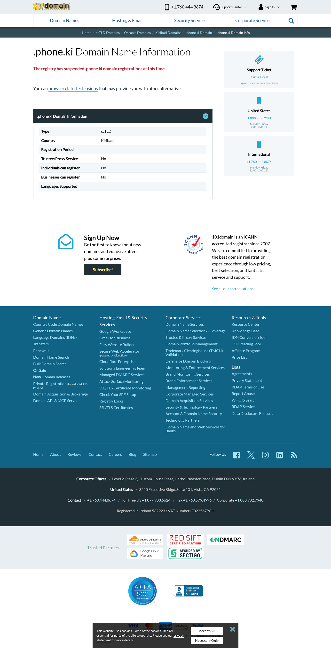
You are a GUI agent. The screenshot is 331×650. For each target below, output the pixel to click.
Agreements (242, 373)
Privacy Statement (247, 380)
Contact (95, 454)
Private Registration (50, 383)
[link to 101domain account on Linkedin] (280, 457)
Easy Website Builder (117, 344)
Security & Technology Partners (191, 407)
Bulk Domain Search (50, 363)
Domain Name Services (185, 324)
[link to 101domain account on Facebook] (236, 457)
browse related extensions (73, 88)
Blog (132, 454)
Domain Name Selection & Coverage (196, 330)
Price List (239, 357)
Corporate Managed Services (190, 394)
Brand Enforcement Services (189, 380)
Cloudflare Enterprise (117, 361)
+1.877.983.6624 (156, 500)
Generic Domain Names (53, 330)
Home (38, 454)
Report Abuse (243, 393)
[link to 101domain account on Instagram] (265, 457)
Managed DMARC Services (121, 374)
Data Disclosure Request (252, 413)
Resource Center (246, 324)
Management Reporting (185, 387)
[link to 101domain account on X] (251, 457)
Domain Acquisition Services (189, 400)
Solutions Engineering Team (122, 368)
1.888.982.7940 (259, 118)
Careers (115, 454)
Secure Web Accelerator (119, 351)
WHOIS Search (244, 400)
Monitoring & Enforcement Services (195, 367)
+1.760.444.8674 (259, 162)
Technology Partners (183, 420)
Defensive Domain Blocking (188, 361)
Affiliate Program (246, 350)
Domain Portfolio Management (192, 343)
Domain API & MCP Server (55, 400)
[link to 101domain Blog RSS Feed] (294, 457)
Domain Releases (51, 376)
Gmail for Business (114, 337)
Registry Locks (111, 401)
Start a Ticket (259, 77)
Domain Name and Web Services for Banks (195, 429)
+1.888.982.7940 (249, 500)
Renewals (41, 350)
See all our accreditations (232, 288)
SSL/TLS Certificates (116, 407)
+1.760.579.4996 (197, 500)
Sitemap (150, 454)
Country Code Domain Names (58, 324)
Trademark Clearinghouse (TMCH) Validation (194, 352)
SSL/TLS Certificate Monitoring (125, 388)
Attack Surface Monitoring (121, 381)
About (55, 454)
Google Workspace (115, 331)
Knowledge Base (245, 330)
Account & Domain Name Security (194, 413)
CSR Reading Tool (246, 343)
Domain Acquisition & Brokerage (60, 394)
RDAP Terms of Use (248, 387)
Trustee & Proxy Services (186, 337)
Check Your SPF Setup (117, 394)
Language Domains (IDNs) (55, 337)
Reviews (74, 454)
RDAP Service (243, 406)
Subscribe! (103, 269)
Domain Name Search (51, 357)
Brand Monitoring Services (188, 374)
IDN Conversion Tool (249, 337)
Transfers (41, 343)
